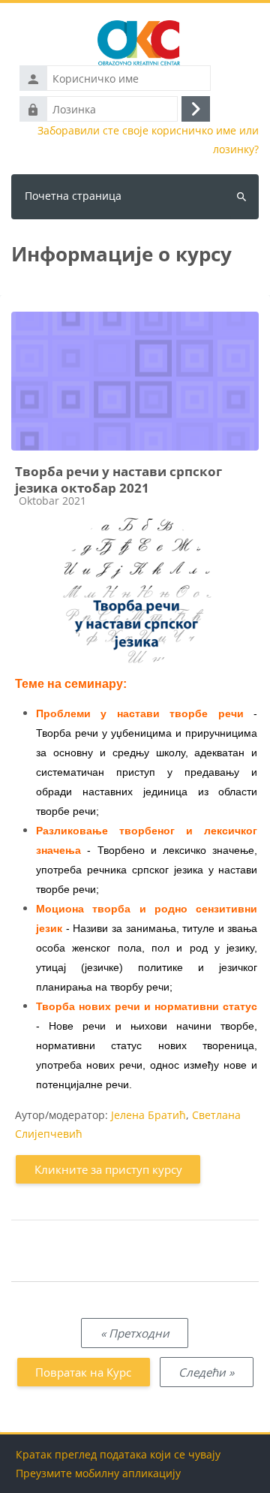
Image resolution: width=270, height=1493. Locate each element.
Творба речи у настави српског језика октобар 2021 (118, 479)
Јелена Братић (148, 1115)
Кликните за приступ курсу (108, 1169)
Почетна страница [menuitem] (73, 196)
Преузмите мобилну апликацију (98, 1473)
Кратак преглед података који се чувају (118, 1454)
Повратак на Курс (83, 1372)
